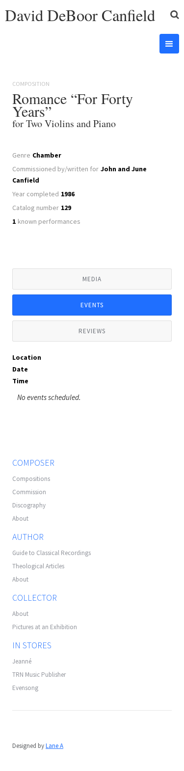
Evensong (25, 688)
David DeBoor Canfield (80, 15)
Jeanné (21, 661)
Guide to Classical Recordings (51, 553)
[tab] (92, 279)
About (20, 518)
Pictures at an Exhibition (44, 627)
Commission (29, 492)
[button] (169, 43)
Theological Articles (38, 566)
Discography (29, 505)
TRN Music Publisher (39, 674)
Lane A (54, 746)
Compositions (31, 479)
